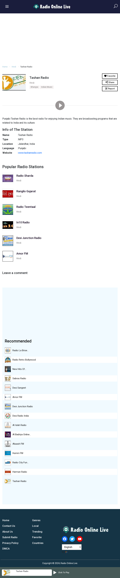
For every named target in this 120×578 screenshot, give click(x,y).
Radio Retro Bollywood (24, 359)
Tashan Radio (19, 481)
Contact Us (8, 525)
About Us (7, 531)
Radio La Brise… (20, 350)
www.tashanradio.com (30, 152)
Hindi (14, 67)
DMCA (6, 548)
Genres (36, 520)
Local (35, 525)
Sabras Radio (19, 378)
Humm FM (17, 453)
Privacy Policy (10, 543)
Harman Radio (19, 471)
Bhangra (34, 87)
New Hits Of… (19, 369)
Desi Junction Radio (22, 406)
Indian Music (46, 87)
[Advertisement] (60, 39)
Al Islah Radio (19, 425)
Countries (37, 543)
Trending (37, 531)
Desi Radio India (20, 415)
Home (5, 67)
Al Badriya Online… (21, 434)
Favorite (37, 537)
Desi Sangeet (19, 387)
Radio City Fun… (20, 462)
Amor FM (17, 397)
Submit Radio (10, 537)
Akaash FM (18, 443)
